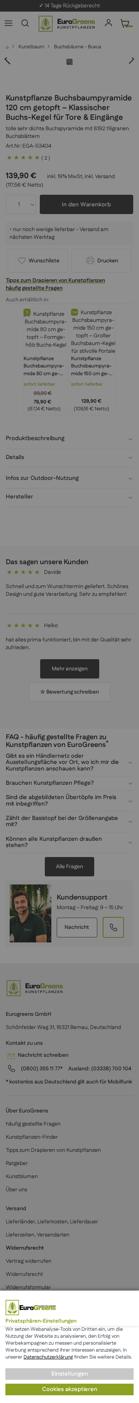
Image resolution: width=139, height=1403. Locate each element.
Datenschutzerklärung (48, 1357)
